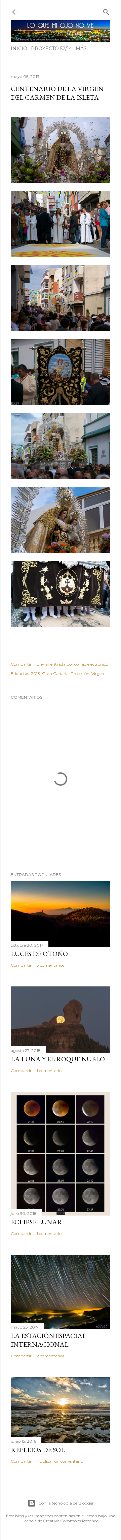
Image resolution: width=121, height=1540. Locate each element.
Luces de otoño (39, 953)
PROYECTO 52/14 (51, 48)
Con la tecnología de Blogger (66, 1503)
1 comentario (49, 1070)
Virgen (97, 673)
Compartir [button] (21, 664)
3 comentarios (50, 965)
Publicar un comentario (60, 1461)
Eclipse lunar (36, 1222)
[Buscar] (106, 10)
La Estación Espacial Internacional (48, 1340)
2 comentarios (50, 1355)
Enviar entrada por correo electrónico (72, 664)
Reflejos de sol (38, 1449)
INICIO (19, 48)
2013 (35, 673)
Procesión (80, 673)
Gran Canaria (55, 673)
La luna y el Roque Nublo (58, 1059)
